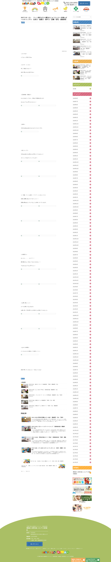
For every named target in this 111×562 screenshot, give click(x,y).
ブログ (48, 548)
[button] (90, 17)
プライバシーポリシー (71, 548)
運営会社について (79, 548)
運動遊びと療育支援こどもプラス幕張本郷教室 (82, 472)
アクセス (64, 548)
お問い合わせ (85, 3)
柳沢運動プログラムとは (30, 548)
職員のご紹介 (53, 548)
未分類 (23, 378)
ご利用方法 (44, 548)
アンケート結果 (59, 548)
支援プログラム (38, 548)
